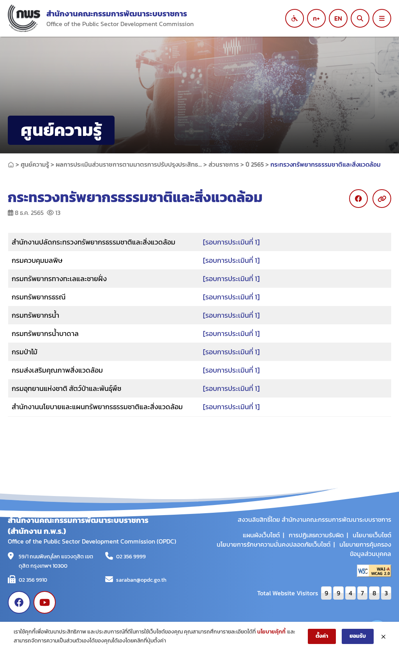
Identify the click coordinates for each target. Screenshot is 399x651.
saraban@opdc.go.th (141, 580)
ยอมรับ (358, 636)
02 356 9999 (131, 556)
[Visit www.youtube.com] (45, 602)
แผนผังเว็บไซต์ (261, 535)
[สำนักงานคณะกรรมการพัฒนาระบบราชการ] (24, 18)
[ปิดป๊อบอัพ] (383, 637)
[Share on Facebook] (358, 198)
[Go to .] (11, 164)
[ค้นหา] (360, 18)
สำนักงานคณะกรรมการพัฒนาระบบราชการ (116, 13)
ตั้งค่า (322, 636)
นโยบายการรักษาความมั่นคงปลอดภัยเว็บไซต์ (273, 544)
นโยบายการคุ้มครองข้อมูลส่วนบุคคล (365, 549)
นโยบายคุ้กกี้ (271, 632)
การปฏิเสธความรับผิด (316, 535)
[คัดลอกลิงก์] (382, 198)
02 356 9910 (33, 580)
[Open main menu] (382, 18)
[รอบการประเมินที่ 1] (231, 242)
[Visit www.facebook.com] (19, 602)
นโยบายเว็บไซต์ (372, 535)
